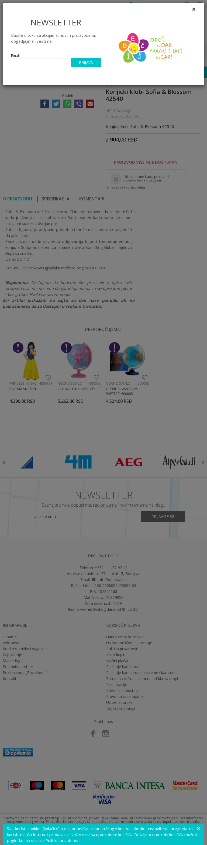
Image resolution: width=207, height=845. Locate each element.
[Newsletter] (151, 46)
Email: (15, 56)
